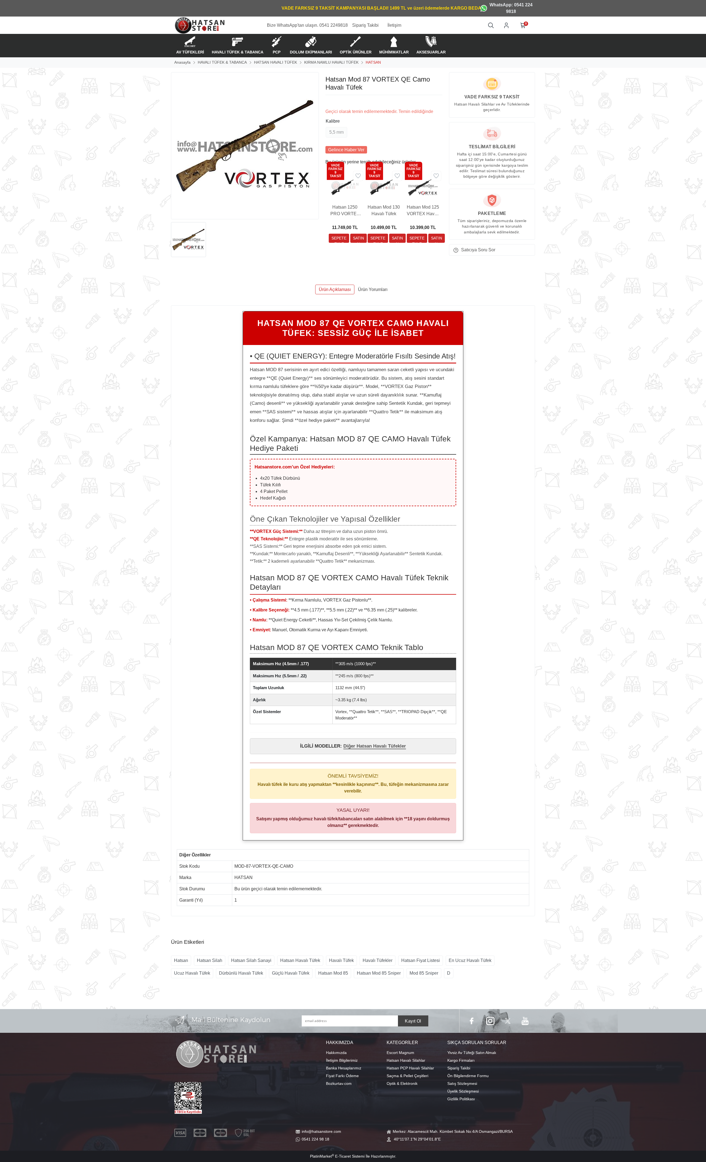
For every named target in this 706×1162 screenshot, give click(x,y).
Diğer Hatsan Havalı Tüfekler (374, 746)
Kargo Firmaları (461, 1060)
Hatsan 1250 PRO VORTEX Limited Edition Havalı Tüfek (345, 211)
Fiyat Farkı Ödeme (342, 1076)
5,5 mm (336, 132)
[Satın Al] (358, 238)
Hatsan (181, 960)
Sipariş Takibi (458, 1068)
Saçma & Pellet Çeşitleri (407, 1076)
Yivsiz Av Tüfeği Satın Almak (471, 1052)
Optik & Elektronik (402, 1083)
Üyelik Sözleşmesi (463, 1091)
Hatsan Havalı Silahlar (406, 1060)
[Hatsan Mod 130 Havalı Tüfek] (384, 186)
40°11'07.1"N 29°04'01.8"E (417, 1139)
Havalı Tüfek (341, 960)
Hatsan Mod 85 (333, 973)
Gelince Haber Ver (346, 149)
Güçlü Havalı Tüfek (290, 973)
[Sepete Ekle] (339, 238)
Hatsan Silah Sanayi (251, 960)
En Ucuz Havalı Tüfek (470, 960)
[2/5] (332, 101)
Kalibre (333, 121)
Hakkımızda (336, 1052)
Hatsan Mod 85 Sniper (379, 973)
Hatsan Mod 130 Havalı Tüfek (384, 210)
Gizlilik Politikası (461, 1099)
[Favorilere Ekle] (358, 176)
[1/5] (328, 101)
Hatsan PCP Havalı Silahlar (410, 1068)
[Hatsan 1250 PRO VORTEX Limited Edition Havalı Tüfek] (345, 186)
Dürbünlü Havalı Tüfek (241, 973)
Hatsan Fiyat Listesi (420, 960)
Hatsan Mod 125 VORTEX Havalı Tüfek (423, 211)
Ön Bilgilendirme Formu (468, 1076)
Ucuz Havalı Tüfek (192, 973)
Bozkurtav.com (339, 1083)
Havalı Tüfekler (377, 960)
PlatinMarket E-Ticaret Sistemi (337, 1156)
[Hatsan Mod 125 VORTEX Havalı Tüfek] (423, 186)
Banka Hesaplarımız (343, 1068)
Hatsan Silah (209, 960)
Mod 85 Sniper (424, 973)
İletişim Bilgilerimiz (342, 1060)
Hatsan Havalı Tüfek (300, 960)
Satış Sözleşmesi (462, 1083)
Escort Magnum (400, 1052)
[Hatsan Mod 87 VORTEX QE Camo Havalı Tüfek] (245, 146)
